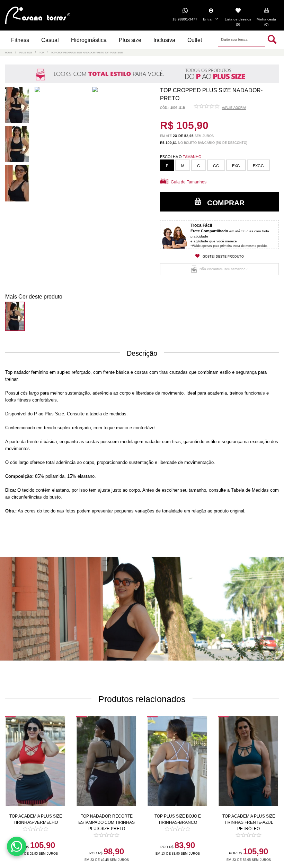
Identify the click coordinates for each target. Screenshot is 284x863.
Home (8, 52)
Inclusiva (164, 40)
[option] (18, 106)
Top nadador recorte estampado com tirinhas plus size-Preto (106, 822)
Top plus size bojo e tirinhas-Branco (177, 819)
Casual (50, 40)
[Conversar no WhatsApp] (16, 846)
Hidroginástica (89, 40)
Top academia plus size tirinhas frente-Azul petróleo (248, 822)
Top (41, 52)
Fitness (20, 40)
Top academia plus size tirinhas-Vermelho (35, 819)
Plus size (130, 40)
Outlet (194, 40)
